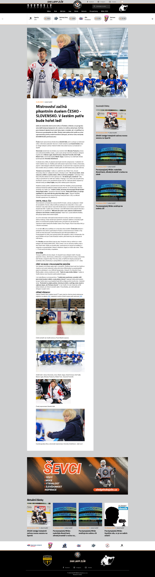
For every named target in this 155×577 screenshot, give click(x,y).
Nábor (49, 11)
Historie (83, 11)
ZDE (49, 296)
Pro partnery (94, 11)
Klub (55, 11)
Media (76, 11)
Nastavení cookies (77, 574)
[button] (152, 19)
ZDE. (80, 296)
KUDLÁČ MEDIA (74, 573)
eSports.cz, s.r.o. (84, 573)
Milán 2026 (104, 11)
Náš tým (62, 11)
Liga (70, 11)
